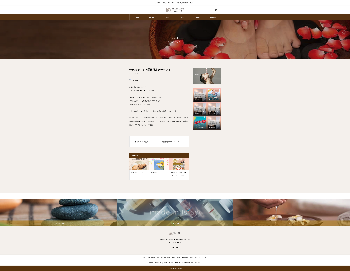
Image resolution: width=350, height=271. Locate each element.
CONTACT (213, 17)
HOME (137, 17)
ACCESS (197, 17)
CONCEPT (152, 17)
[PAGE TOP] (175, 196)
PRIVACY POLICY (187, 263)
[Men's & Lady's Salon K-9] (175, 10)
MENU (167, 17)
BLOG (182, 17)
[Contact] (220, 10)
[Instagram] (216, 10)
